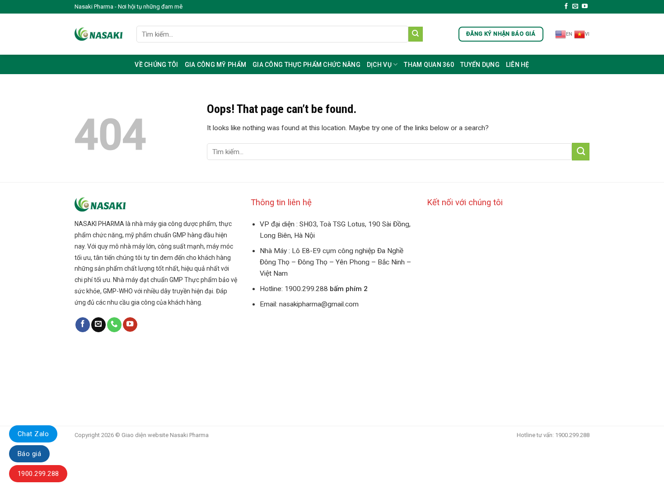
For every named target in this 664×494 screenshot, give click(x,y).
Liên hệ (517, 64)
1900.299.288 (38, 474)
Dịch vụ (379, 64)
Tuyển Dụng (480, 64)
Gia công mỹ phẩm (215, 64)
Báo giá (29, 454)
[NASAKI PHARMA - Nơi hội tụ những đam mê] (99, 34)
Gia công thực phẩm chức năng (306, 64)
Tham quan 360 (429, 64)
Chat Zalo (33, 434)
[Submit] (415, 34)
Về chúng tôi (156, 64)
